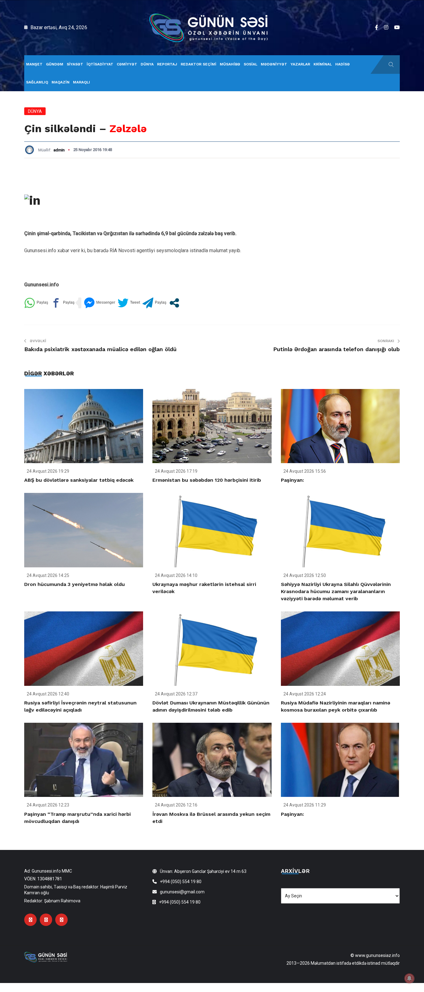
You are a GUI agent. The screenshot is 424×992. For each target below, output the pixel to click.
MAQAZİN (61, 82)
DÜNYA (147, 64)
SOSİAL (250, 64)
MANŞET (34, 64)
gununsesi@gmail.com (182, 891)
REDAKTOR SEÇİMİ (198, 64)
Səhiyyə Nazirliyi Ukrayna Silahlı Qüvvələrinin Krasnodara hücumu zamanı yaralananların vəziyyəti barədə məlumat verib (336, 591)
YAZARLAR (300, 64)
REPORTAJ (167, 64)
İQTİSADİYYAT (100, 64)
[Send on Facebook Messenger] (99, 302)
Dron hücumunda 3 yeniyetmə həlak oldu (74, 584)
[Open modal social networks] (174, 302)
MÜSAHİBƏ (230, 64)
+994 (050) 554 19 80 (180, 881)
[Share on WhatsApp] (36, 302)
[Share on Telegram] (154, 302)
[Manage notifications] (409, 978)
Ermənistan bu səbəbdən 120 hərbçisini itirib (206, 480)
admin (59, 150)
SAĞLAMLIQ (37, 82)
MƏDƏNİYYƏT (274, 64)
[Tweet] (129, 302)
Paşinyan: (292, 480)
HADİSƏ (342, 64)
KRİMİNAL (322, 64)
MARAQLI (81, 82)
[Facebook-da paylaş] (62, 302)
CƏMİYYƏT (127, 64)
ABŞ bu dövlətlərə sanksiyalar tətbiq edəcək (78, 480)
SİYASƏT (75, 64)
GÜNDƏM (54, 64)
